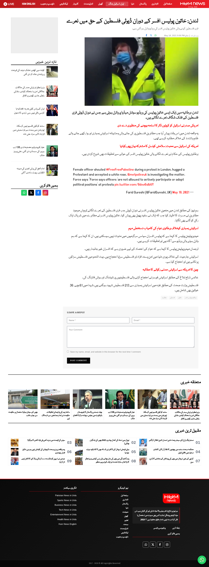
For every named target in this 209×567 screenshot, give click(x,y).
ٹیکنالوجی (64, 4)
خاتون (179, 297)
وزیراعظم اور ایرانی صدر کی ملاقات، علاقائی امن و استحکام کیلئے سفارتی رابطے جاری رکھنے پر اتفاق (29, 91)
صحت (125, 524)
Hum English (28, 4)
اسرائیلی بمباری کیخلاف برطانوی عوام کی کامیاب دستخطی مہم (163, 228)
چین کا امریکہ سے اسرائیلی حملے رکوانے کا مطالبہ (170, 269)
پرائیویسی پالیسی (159, 528)
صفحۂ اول (168, 4)
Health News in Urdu (66, 519)
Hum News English (67, 524)
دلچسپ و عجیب (47, 4)
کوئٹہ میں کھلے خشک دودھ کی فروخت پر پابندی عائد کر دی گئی (28, 72)
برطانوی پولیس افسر (190, 297)
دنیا (132, 4)
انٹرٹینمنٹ (88, 4)
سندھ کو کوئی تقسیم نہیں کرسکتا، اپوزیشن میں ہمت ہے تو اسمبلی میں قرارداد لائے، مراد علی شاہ (29, 130)
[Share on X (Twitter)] (151, 35)
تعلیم (126, 520)
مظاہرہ (164, 297)
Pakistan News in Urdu (65, 495)
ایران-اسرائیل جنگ (116, 4)
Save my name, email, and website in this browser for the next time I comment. (105, 352)
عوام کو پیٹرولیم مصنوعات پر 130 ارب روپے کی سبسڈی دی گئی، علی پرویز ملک (29, 151)
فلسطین (172, 297)
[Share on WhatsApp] (155, 35)
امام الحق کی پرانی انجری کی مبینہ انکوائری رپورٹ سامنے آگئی (31, 171)
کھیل (100, 4)
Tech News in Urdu (67, 510)
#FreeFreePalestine (120, 169)
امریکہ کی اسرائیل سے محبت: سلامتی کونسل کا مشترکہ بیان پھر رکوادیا (159, 146)
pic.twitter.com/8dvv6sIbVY (134, 184)
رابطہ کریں (176, 528)
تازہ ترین (155, 4)
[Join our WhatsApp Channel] (202, 560)
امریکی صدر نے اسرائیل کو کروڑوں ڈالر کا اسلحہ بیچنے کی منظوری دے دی (157, 125)
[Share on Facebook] (146, 35)
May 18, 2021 (180, 192)
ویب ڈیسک (194, 35)
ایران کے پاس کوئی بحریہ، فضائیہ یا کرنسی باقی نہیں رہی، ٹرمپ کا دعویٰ (29, 111)
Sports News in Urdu (66, 500)
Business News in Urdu (65, 505)
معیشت (125, 512)
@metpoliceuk (137, 174)
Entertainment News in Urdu (63, 514)
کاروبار (75, 4)
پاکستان (142, 4)
